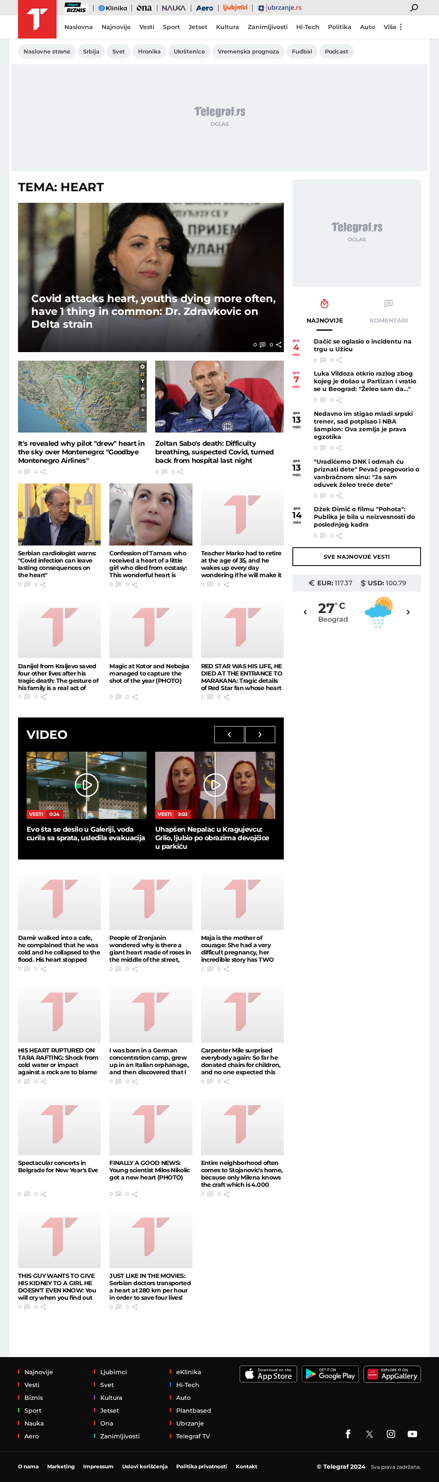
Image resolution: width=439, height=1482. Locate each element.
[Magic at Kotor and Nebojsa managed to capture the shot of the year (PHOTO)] (150, 627)
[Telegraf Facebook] (348, 1434)
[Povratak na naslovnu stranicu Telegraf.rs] (37, 19)
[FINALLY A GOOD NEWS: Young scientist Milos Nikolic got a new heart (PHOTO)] (150, 1124)
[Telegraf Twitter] (369, 1434)
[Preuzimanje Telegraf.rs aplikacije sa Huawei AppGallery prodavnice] (392, 1374)
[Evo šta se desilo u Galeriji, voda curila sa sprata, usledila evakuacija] (87, 785)
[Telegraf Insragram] (391, 1434)
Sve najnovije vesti (357, 556)
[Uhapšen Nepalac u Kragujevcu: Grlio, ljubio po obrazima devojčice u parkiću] (215, 785)
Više (390, 27)
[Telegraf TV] (412, 1434)
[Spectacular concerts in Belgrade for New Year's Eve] (59, 1124)
